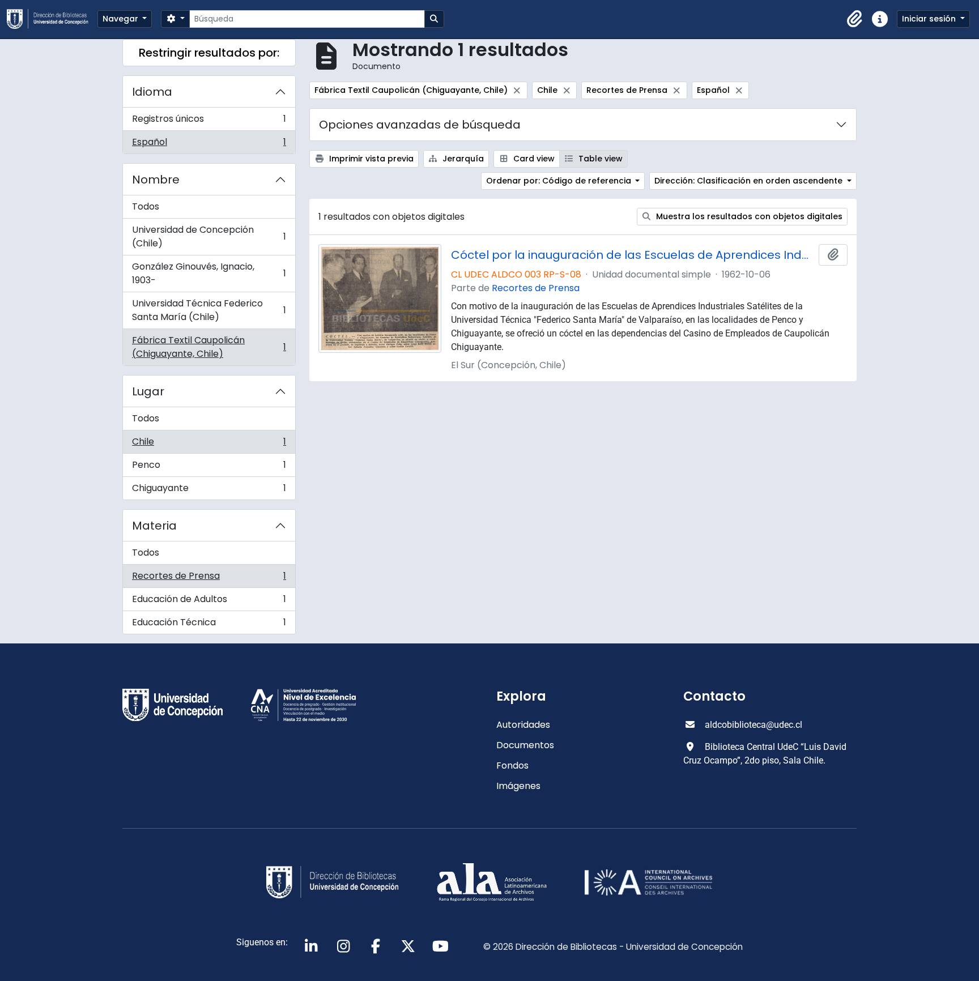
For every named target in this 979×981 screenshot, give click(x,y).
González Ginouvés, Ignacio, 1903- (208, 273)
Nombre (156, 179)
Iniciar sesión (930, 18)
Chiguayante (208, 490)
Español (208, 144)
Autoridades (523, 724)
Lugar (148, 391)
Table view (599, 158)
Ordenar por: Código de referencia (559, 180)
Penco (208, 467)
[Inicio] (52, 19)
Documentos (525, 745)
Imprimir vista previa (370, 158)
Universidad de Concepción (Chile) (208, 236)
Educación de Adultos (208, 601)
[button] (854, 19)
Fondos (512, 765)
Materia (154, 526)
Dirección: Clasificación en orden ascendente (749, 180)
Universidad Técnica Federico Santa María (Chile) (208, 310)
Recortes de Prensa (208, 578)
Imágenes (518, 785)
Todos (145, 206)
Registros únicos (208, 121)
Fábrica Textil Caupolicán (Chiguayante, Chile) (208, 347)
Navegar (122, 18)
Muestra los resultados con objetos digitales (748, 216)
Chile (208, 444)
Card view (533, 158)
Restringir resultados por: (209, 53)
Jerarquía (462, 158)
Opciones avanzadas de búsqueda (420, 125)
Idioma (152, 92)
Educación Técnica (208, 625)
